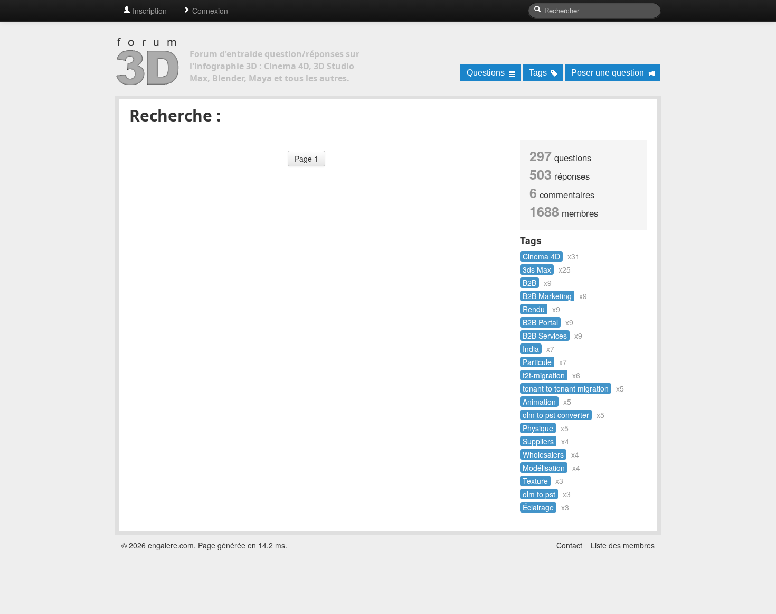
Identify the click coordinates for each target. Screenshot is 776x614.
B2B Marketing (547, 296)
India (531, 348)
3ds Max (537, 269)
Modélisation (544, 467)
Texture (535, 481)
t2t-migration (544, 375)
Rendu (534, 309)
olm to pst (539, 494)
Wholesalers (543, 454)
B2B (529, 282)
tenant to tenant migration (566, 388)
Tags (539, 72)
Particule (537, 362)
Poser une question (608, 72)
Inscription (148, 10)
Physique (538, 428)
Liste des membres (623, 545)
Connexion (209, 10)
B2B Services (545, 335)
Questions (487, 72)
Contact (569, 545)
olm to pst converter (556, 415)
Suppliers (538, 441)
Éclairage (538, 507)
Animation (539, 401)
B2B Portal (540, 322)
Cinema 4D (541, 256)
